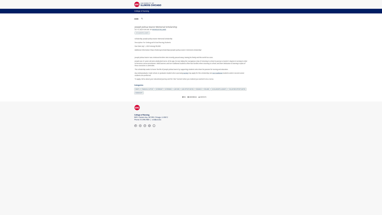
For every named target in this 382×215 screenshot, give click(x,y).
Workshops (139, 93)
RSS (184, 97)
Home (136, 19)
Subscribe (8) (193, 97)
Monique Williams (159, 29)
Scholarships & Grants (142, 33)
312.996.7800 (144, 120)
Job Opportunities (188, 89)
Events (137, 89)
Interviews (168, 89)
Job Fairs (177, 89)
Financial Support (148, 89)
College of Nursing (141, 11)
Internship (159, 89)
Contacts (203, 97)
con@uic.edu (156, 120)
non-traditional (217, 73)
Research (199, 89)
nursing (185, 73)
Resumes (206, 89)
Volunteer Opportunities (237, 89)
